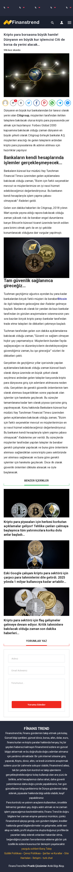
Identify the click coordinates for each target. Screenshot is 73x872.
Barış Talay (46, 848)
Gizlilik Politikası (13, 853)
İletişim (37, 858)
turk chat (48, 858)
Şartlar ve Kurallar (52, 853)
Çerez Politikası (32, 853)
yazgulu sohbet (30, 848)
